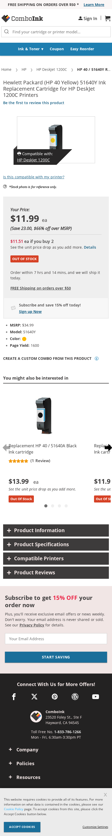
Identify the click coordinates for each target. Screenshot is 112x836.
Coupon (57, 48)
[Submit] (6, 32)
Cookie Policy (13, 809)
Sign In (90, 18)
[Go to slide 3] (59, 505)
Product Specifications (41, 544)
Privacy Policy (32, 625)
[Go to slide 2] (52, 505)
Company (27, 749)
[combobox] (56, 31)
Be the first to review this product (33, 102)
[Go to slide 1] (45, 505)
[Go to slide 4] (66, 505)
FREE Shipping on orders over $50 (40, 288)
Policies (25, 763)
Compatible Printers (39, 558)
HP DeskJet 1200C (33, 159)
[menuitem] (30, 49)
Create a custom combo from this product (47, 358)
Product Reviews (34, 572)
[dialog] (56, 812)
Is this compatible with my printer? (33, 176)
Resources (28, 777)
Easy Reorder (82, 48)
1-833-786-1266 (67, 731)
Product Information (39, 530)
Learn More (94, 4)
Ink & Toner (29, 48)
